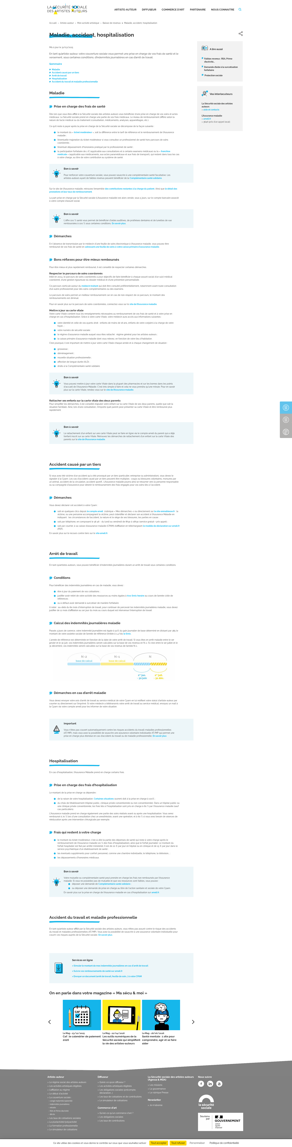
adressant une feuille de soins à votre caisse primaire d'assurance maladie (122, 247)
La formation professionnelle (63, 1125)
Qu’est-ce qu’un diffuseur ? (112, 1082)
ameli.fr (155, 892)
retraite (53, 1108)
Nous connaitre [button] (222, 9)
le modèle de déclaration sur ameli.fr (161, 526)
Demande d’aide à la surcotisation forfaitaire (221, 68)
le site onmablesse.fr (164, 511)
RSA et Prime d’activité (59, 1111)
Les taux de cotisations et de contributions (120, 1096)
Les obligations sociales (111, 1117)
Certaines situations (104, 799)
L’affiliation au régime (59, 1090)
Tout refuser (178, 1143)
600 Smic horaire (135, 595)
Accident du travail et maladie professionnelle (75, 81)
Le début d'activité (58, 1093)
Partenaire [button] (198, 9)
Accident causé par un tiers (65, 72)
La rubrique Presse (159, 1092)
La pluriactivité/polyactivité (63, 1122)
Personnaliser (197, 1143)
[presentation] (193, 1022)
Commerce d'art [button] (173, 9)
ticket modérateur (83, 132)
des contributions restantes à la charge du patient (129, 189)
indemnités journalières (60, 1104)
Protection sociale (213, 75)
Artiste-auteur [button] (125, 9)
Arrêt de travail (59, 75)
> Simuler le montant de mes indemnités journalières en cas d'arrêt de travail (110, 966)
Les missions (156, 1085)
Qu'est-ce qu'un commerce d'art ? (116, 1113)
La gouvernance (158, 1089)
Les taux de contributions (112, 1120)
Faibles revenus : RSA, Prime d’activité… (218, 60)
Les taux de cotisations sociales (65, 1118)
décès (52, 1114)
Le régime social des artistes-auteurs (67, 1082)
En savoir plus (119, 223)
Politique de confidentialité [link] (224, 1143)
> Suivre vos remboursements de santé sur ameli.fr (97, 971)
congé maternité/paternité (61, 1101)
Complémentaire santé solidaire (146, 178)
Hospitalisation (59, 78)
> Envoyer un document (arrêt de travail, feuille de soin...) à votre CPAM (107, 976)
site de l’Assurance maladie (143, 304)
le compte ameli (95, 511)
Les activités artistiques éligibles (65, 1086)
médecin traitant (90, 286)
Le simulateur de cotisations (63, 1129)
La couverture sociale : (60, 1097)
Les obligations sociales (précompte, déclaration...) (117, 1091)
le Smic (127, 634)
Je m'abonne (156, 1105)
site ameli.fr (102, 533)
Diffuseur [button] (149, 9)
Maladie (56, 69)
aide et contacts (211, 109)
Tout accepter (159, 1143)
